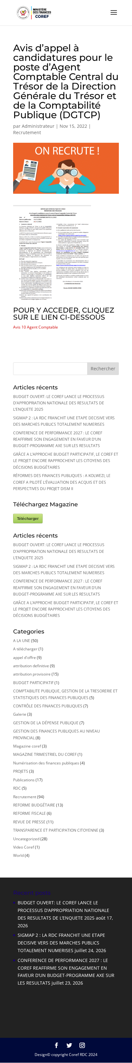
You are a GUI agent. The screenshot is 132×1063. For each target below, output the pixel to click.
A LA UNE (21, 640)
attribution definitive (31, 666)
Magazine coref (27, 746)
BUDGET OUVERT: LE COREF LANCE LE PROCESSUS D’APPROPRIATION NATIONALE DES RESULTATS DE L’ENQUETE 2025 (58, 403)
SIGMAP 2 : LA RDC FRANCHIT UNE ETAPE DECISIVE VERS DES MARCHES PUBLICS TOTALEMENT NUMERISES (61, 942)
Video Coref (23, 847)
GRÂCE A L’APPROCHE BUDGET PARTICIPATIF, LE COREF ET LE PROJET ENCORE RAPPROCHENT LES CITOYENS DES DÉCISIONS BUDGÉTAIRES (65, 461)
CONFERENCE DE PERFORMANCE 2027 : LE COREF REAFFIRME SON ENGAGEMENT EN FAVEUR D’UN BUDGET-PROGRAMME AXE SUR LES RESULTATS (57, 439)
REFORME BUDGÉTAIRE (34, 805)
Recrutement (27, 132)
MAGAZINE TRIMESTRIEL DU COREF (45, 754)
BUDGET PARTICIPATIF (33, 682)
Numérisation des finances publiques (46, 763)
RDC (17, 788)
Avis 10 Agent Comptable (35, 327)
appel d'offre (24, 657)
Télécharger (28, 518)
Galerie (19, 714)
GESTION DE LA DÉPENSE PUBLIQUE (45, 723)
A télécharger (25, 649)
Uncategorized (26, 839)
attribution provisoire (32, 674)
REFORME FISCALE (29, 813)
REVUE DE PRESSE (29, 822)
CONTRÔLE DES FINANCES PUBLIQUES (47, 706)
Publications (24, 780)
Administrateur (38, 126)
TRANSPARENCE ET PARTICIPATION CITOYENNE (55, 830)
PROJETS (20, 771)
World (18, 855)
